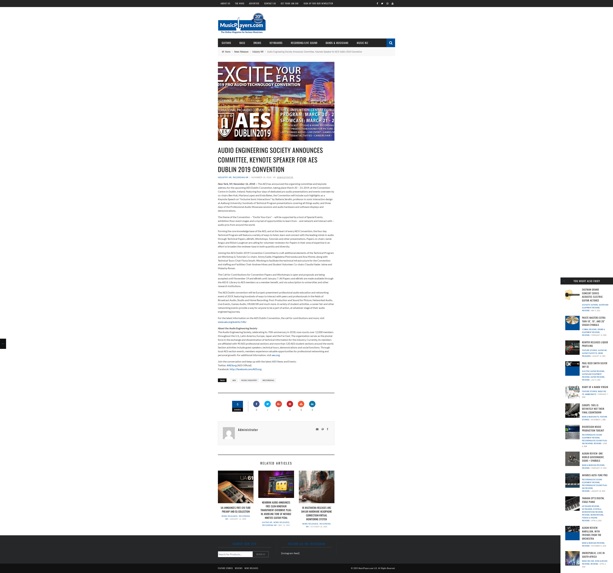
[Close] (564, 281)
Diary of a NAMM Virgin (595, 387)
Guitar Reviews (597, 377)
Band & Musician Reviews (593, 465)
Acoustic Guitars (590, 305)
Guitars (226, 43)
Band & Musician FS (590, 416)
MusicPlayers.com (366, 568)
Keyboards (276, 43)
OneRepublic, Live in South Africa (593, 554)
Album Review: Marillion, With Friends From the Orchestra (591, 533)
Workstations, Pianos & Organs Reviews (593, 518)
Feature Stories (589, 350)
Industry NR (225, 177)
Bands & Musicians (337, 43)
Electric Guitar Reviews (593, 371)
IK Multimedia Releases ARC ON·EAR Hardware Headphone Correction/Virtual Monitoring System (316, 513)
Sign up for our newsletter (318, 3)
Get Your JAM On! (290, 3)
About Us (225, 3)
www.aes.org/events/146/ (232, 321)
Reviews (586, 310)
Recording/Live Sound (304, 43)
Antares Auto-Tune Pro (595, 475)
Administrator (285, 177)
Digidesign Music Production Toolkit (593, 428)
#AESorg (232, 365)
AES (234, 380)
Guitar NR (267, 522)
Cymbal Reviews (589, 329)
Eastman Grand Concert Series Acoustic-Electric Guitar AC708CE (592, 295)
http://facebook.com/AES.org (245, 369)
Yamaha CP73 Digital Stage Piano (593, 500)
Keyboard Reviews (590, 506)
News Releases (230, 516)
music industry (249, 380)
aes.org (276, 355)
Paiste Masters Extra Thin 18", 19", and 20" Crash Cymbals (593, 321)
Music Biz (362, 43)
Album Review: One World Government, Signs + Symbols (593, 457)
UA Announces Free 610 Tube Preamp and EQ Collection (236, 509)
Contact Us (270, 3)
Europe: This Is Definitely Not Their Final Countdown (593, 408)
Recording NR (240, 177)
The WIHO (239, 3)
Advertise (254, 3)
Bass (242, 43)
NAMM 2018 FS (590, 394)
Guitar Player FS (589, 353)
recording (268, 380)
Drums (257, 43)
